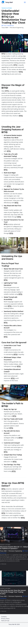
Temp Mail (11, 624)
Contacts (4, 616)
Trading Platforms (7, 8)
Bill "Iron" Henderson (8, 25)
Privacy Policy (5, 618)
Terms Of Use (5, 620)
